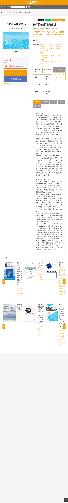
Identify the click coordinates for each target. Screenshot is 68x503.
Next (64, 281)
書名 (10, 6)
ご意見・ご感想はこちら (60, 76)
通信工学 (15, 12)
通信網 (20, 12)
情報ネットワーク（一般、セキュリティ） (52, 55)
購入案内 (8, 83)
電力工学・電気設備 (55, 48)
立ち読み (60, 69)
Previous (3, 281)
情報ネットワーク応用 (47, 57)
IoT (37, 40)
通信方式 (59, 46)
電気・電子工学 (7, 12)
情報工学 (42, 53)
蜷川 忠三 (36, 28)
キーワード (4, 6)
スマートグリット (46, 50)
